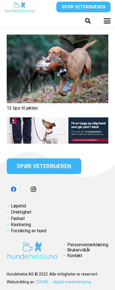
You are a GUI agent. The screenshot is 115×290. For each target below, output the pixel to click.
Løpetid (18, 206)
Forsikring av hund (28, 230)
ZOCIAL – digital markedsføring (63, 282)
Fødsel (18, 218)
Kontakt (74, 255)
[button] (88, 21)
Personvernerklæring (87, 244)
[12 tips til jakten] (57, 69)
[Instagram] (33, 189)
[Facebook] (14, 189)
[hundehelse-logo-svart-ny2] (19, 7)
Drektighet (21, 212)
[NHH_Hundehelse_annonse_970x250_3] (57, 130)
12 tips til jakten (22, 108)
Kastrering (21, 224)
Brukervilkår (78, 250)
